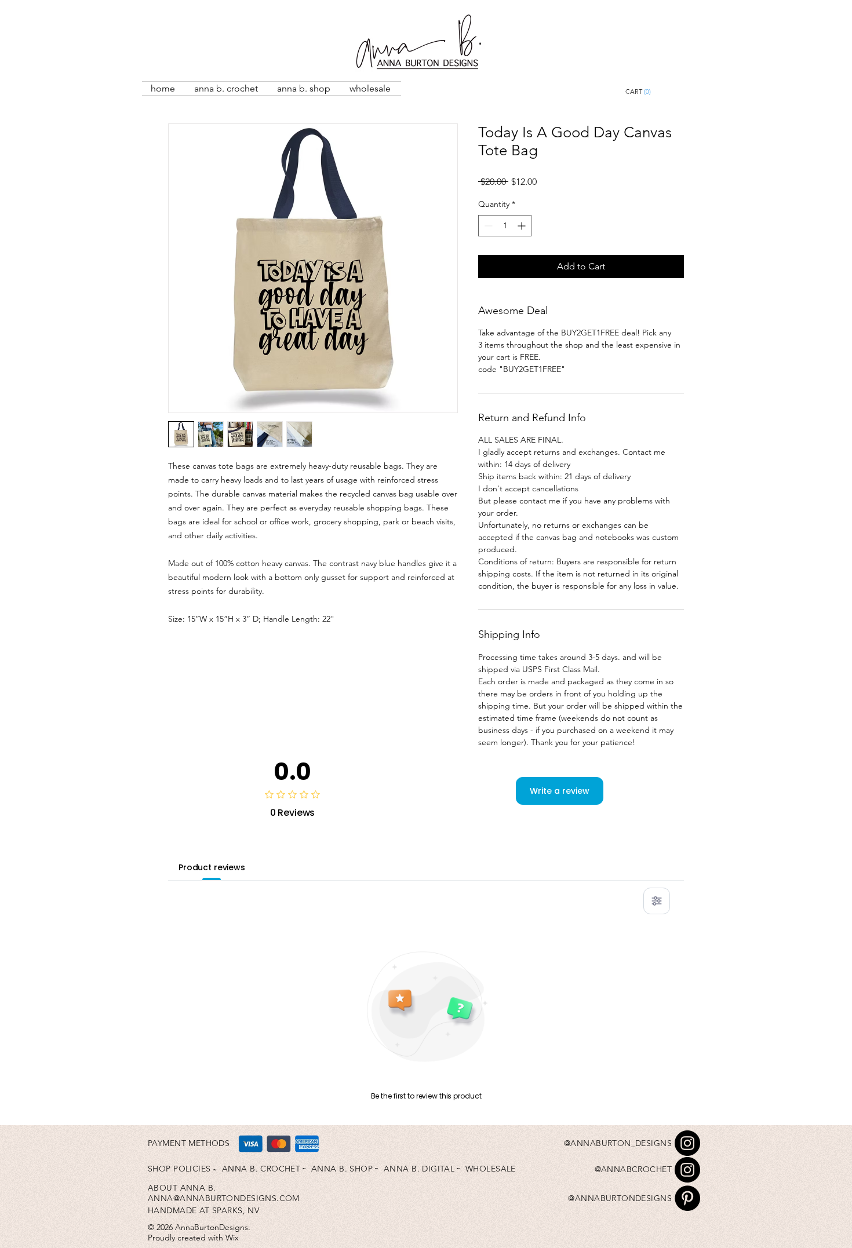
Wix (232, 1237)
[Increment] (522, 226)
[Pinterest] (687, 1198)
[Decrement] (487, 226)
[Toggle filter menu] (656, 901)
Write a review (559, 791)
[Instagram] (687, 1143)
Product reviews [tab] (212, 867)
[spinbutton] (504, 226)
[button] (664, 92)
